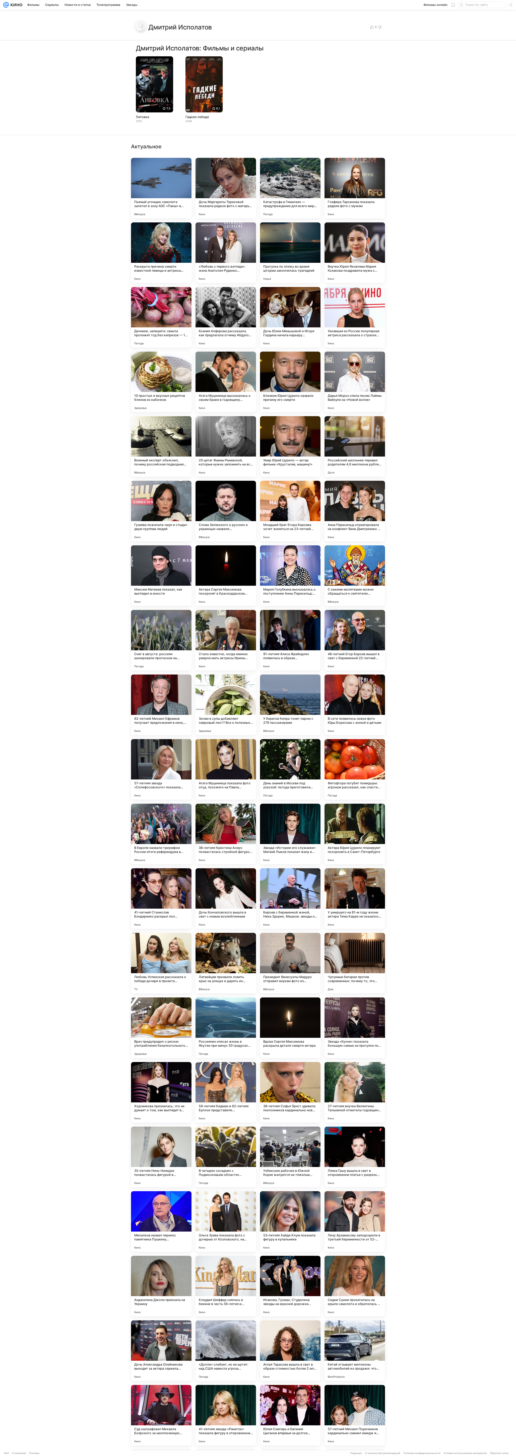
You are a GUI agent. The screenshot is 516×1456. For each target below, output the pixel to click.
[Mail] (6, 5)
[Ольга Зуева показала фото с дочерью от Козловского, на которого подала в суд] (226, 1221)
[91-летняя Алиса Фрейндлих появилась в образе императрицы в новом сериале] (290, 640)
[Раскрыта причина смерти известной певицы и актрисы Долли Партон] (161, 252)
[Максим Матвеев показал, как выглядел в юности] (161, 575)
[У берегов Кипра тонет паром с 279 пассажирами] (290, 705)
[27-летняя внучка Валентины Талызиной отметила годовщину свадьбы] (355, 1092)
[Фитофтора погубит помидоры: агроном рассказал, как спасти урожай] (355, 769)
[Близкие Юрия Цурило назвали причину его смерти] (290, 382)
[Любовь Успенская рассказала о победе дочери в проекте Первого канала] (161, 963)
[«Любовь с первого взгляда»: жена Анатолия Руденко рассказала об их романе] (226, 252)
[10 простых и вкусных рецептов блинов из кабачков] (161, 382)
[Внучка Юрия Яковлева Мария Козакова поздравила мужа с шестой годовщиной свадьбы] (355, 252)
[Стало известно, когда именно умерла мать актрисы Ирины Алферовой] (226, 640)
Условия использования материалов (465, 1453)
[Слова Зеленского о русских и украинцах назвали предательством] (226, 511)
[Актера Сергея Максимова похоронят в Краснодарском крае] (226, 575)
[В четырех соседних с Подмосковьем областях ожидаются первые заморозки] (226, 1157)
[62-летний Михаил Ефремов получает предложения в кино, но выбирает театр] (161, 705)
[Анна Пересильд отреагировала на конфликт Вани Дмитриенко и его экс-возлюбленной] (355, 511)
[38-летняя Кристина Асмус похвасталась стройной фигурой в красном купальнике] (226, 834)
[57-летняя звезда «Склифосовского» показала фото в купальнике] (161, 769)
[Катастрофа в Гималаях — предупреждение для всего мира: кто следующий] (290, 188)
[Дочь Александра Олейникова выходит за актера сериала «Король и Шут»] (161, 1350)
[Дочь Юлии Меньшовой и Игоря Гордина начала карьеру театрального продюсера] (290, 317)
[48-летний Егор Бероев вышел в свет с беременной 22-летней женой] (355, 640)
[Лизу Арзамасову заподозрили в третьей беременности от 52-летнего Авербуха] (355, 1221)
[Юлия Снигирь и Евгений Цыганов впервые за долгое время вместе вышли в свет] (290, 1415)
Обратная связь (499, 1453)
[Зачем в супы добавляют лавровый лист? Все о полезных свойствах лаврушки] (226, 705)
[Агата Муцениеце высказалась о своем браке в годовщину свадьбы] (226, 382)
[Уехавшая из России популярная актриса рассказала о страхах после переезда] (355, 317)
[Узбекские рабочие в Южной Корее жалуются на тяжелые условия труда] (290, 1157)
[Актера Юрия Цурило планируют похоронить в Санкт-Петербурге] (355, 834)
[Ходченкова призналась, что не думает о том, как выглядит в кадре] (161, 1092)
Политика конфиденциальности (421, 1453)
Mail (6, 1453)
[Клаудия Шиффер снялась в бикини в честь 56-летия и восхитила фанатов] (226, 1286)
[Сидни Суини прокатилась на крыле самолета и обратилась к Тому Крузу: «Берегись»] (355, 1286)
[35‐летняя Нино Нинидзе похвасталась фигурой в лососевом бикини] (161, 1157)
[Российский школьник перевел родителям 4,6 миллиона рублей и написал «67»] (355, 446)
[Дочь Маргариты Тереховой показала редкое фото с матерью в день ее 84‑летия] (226, 188)
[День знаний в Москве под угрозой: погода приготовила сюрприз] (290, 769)
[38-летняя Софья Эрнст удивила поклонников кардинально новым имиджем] (290, 1092)
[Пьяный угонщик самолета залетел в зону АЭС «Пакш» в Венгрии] (161, 188)
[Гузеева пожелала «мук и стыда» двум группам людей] (161, 511)
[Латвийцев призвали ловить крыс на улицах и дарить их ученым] (226, 963)
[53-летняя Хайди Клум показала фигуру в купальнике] (290, 1221)
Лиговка (142, 117)
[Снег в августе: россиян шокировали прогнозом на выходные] (161, 640)
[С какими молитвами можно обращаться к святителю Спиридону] (355, 575)
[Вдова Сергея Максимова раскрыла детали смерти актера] (290, 1027)
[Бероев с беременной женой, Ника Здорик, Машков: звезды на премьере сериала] (290, 898)
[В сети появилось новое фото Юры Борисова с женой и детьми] (355, 705)
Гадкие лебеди (197, 117)
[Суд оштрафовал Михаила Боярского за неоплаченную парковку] (161, 1415)
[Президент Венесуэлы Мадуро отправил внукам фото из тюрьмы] (290, 963)
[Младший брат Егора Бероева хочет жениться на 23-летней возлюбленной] (290, 511)
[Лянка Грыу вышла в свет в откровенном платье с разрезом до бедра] (355, 1157)
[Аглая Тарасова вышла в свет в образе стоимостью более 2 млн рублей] (290, 1350)
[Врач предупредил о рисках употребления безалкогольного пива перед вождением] (161, 1027)
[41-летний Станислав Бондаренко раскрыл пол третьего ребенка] (161, 898)
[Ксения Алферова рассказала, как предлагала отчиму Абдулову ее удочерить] (226, 317)
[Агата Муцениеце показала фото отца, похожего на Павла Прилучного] (226, 769)
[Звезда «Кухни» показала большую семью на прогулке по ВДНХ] (355, 1027)
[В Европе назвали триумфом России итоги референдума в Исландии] (161, 834)
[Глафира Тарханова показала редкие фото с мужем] (355, 188)
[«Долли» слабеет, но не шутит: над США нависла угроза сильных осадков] (226, 1350)
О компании (19, 1453)
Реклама (34, 1453)
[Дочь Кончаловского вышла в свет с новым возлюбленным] (226, 898)
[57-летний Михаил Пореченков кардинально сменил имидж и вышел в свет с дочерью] (355, 1415)
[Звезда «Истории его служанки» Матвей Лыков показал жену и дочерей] (290, 834)
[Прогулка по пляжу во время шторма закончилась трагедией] (290, 252)
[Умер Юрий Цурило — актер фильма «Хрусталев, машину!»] (290, 446)
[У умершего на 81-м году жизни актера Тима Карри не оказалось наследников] (355, 898)
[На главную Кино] (15, 5)
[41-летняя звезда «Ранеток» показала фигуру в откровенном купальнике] (226, 1415)
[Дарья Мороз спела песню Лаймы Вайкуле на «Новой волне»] (355, 382)
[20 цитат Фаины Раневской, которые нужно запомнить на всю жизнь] (226, 446)
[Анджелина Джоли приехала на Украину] (161, 1286)
